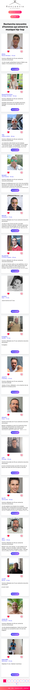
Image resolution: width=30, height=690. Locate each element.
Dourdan (4, 459)
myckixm (4, 296)
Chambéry (4, 378)
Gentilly (4, 338)
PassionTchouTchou (7, 94)
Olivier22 (4, 417)
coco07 (4, 579)
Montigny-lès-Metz (7, 96)
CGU (12, 688)
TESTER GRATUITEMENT (15, 12)
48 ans (14, 257)
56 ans (9, 459)
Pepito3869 (5, 659)
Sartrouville (5, 499)
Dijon (3, 297)
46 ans (13, 136)
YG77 (3, 538)
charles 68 (4, 619)
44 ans (12, 176)
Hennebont (5, 217)
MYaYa (3, 54)
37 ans (7, 297)
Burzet (3, 580)
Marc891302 (5, 256)
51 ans (7, 419)
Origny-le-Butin (6, 136)
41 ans (10, 217)
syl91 (3, 457)
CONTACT (26, 688)
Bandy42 (4, 175)
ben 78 (3, 498)
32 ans (10, 378)
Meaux (3, 540)
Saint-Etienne (5, 176)
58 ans (10, 620)
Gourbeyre (4, 620)
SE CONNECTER (15, 16)
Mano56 (4, 215)
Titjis (3, 135)
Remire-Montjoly (6, 55)
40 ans (15, 96)
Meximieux (4, 661)
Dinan (3, 419)
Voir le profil (15, 69)
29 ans (11, 499)
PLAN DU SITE (19, 688)
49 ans (8, 540)
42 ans (10, 661)
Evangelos (4, 336)
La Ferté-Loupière (6, 257)
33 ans (13, 55)
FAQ (9, 688)
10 (16, 684)
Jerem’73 (4, 377)
